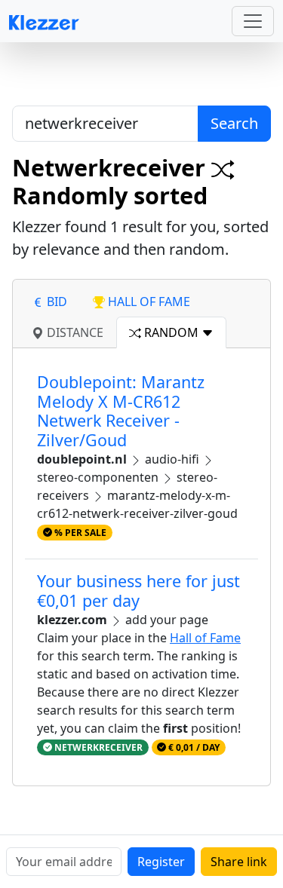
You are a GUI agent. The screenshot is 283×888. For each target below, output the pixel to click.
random (171, 332)
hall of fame (147, 301)
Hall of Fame (205, 637)
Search (234, 123)
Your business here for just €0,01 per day (138, 590)
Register (161, 861)
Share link (239, 861)
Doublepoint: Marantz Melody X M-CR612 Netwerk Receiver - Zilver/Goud (121, 411)
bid (55, 301)
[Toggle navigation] (253, 21)
